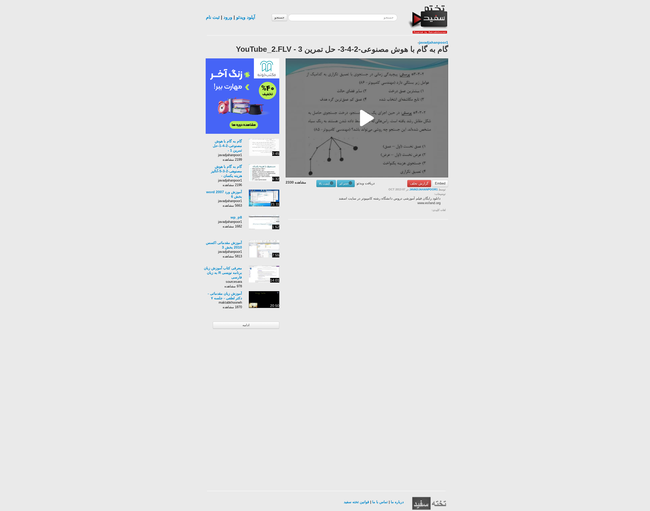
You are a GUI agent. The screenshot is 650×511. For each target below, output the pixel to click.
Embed (440, 183)
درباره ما (397, 502)
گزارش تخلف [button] (419, 183)
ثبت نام (213, 17)
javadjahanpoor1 (433, 42)
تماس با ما (380, 502)
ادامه (246, 325)
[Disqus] (410, 287)
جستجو (279, 17)
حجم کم (344, 183)
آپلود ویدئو (245, 17)
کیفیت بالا (324, 183)
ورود (227, 17)
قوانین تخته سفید (356, 502)
